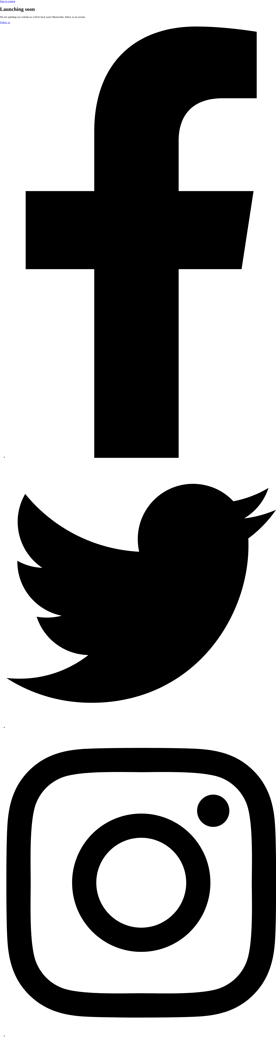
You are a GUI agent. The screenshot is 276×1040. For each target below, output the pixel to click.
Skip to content (7, 1)
